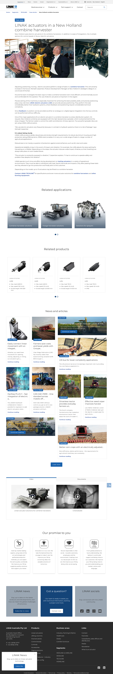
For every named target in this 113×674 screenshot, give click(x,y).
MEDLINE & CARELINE (64, 653)
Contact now (56, 611)
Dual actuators (36, 639)
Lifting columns (36, 636)
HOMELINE (60, 661)
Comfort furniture (62, 641)
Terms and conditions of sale (81, 673)
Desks (58, 639)
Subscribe (19, 666)
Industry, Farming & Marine (66, 633)
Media (84, 644)
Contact (84, 633)
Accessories (35, 647)
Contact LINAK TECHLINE (25, 173)
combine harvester (78, 87)
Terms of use (52, 673)
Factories (85, 636)
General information (41, 673)
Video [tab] (31, 479)
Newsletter (86, 646)
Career (42, 2)
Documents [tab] (81, 479)
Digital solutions (37, 650)
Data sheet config (37, 660)
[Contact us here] (109, 485)
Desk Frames (36, 653)
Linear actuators (37, 633)
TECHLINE (60, 659)
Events (35, 2)
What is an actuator (89, 649)
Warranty (69, 673)
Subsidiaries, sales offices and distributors (92, 640)
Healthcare (60, 636)
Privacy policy (61, 673)
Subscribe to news (22, 611)
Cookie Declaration (29, 673)
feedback (22, 111)
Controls (34, 644)
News (29, 2)
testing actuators (64, 161)
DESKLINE (60, 656)
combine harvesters (81, 173)
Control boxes (36, 641)
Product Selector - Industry (40, 657)
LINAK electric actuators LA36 (41, 103)
